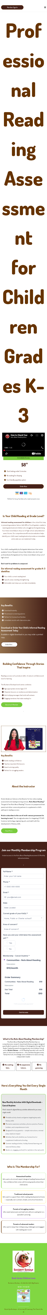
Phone (6, 934)
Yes (10, 995)
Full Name (8, 924)
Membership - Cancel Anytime (16, 1008)
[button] (45, 7)
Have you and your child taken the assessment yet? (22, 989)
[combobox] (23, 971)
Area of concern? (10, 977)
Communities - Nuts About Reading (24, 1013)
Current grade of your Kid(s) (15, 966)
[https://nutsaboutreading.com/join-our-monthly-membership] (23, 711)
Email (6, 945)
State (5, 955)
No (10, 1001)
